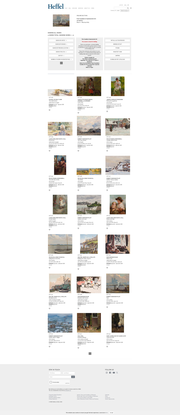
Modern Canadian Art (89, 57)
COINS (92, 8)
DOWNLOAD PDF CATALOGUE (117, 59)
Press (106, 396)
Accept (111, 412)
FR (128, 5)
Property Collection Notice (54, 397)
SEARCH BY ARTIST (61, 40)
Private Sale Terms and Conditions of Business (87, 396)
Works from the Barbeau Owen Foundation (89, 63)
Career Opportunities (109, 399)
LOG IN (121, 5)
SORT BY (60, 55)
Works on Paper (89, 67)
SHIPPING (117, 55)
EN (125, 5)
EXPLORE (74, 8)
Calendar (107, 394)
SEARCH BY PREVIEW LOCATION (61, 48)
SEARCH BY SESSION (60, 44)
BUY (66, 8)
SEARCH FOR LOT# (61, 51)
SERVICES (80, 8)
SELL (70, 8)
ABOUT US (87, 8)
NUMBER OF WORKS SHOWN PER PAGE (61, 59)
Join (73, 377)
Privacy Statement (53, 399)
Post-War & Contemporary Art (89, 58)
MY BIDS (118, 48)
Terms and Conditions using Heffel (84, 397)
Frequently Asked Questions (55, 394)
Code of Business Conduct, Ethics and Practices (87, 399)
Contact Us (107, 397)
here (106, 412)
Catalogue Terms (53, 396)
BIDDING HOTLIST (117, 44)
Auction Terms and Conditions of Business (86, 394)
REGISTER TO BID (117, 51)
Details (50, 107)
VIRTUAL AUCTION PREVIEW (118, 40)
